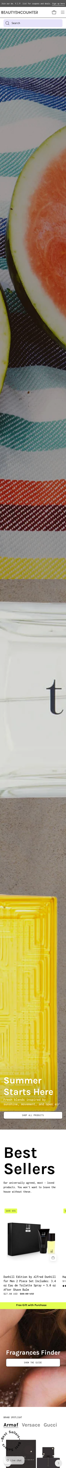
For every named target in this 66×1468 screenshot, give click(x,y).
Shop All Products (33, 1115)
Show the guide (33, 1362)
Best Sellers (8, 1161)
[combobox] (33, 23)
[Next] (58, 1463)
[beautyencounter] (19, 12)
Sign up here (58, 3)
